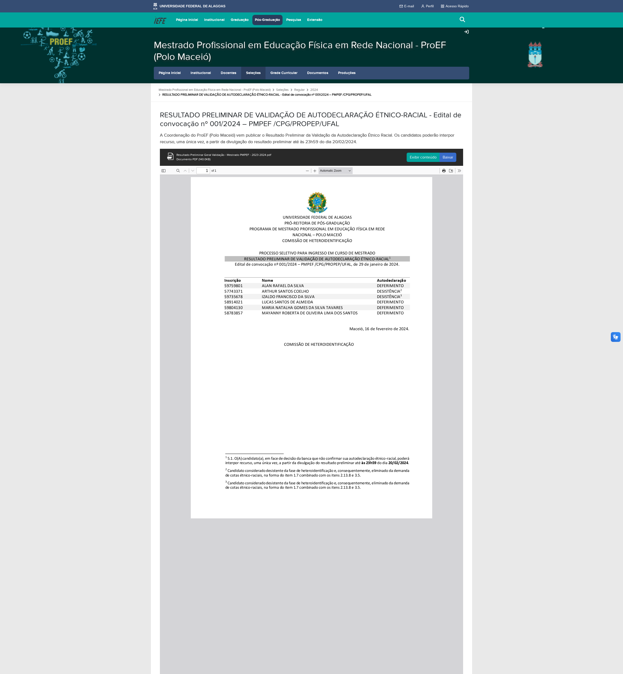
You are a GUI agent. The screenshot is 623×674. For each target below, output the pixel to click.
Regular (299, 90)
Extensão (314, 20)
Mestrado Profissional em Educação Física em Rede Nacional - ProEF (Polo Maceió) (300, 51)
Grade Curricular (283, 73)
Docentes (228, 73)
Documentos (317, 73)
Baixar (448, 157)
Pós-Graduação (267, 20)
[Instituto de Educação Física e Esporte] (160, 20)
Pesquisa (293, 20)
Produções (347, 73)
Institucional (214, 20)
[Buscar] (462, 20)
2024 (314, 90)
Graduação (240, 20)
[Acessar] (466, 32)
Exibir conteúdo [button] (423, 157)
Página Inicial (187, 20)
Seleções (253, 73)
